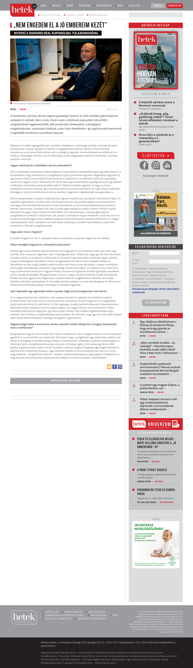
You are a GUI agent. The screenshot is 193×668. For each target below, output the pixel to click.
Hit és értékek (167, 502)
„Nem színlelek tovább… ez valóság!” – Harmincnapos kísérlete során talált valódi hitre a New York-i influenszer (160, 348)
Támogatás (175, 6)
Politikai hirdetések (58, 618)
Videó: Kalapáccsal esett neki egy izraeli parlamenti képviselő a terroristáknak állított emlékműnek (158, 404)
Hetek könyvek (104, 6)
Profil (158, 6)
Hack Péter (142, 461)
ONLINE (22, 109)
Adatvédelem (97, 611)
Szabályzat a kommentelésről (64, 615)
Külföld (159, 481)
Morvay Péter (147, 392)
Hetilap (56, 6)
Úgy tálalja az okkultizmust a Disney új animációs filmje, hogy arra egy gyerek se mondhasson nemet (158, 327)
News (120, 6)
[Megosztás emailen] (109, 366)
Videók (69, 6)
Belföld (156, 461)
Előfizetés (134, 6)
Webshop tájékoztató (92, 618)
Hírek (43, 6)
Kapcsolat (51, 611)
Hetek (13, 109)
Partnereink (99, 615)
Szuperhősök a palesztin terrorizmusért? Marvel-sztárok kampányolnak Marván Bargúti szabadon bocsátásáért (160, 369)
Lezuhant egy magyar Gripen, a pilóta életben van (159, 386)
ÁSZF (116, 615)
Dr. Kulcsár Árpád (146, 502)
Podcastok (84, 6)
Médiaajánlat (73, 611)
